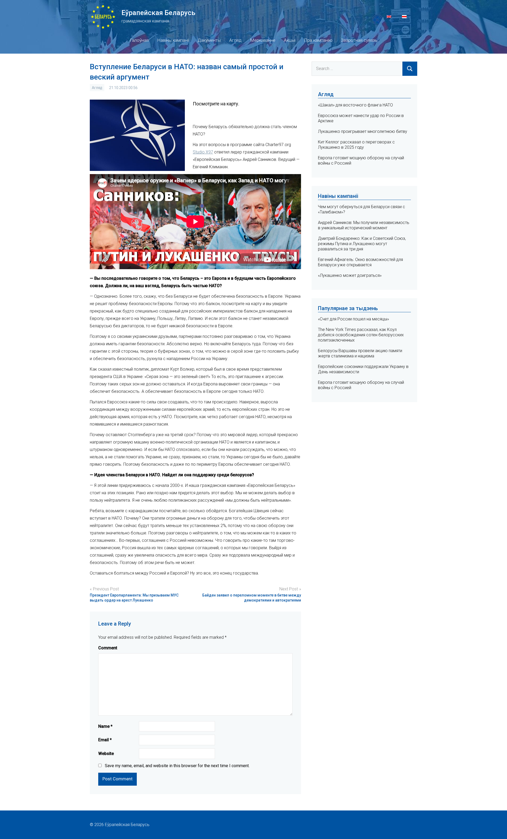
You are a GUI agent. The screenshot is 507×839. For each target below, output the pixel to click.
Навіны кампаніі (173, 40)
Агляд (235, 40)
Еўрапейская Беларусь (158, 13)
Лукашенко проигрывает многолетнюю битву (362, 131)
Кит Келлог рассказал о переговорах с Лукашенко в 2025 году (356, 144)
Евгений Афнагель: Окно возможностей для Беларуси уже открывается (360, 262)
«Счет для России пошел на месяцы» (353, 318)
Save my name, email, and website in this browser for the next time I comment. (177, 765)
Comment (107, 647)
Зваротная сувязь (359, 40)
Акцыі (289, 40)
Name (105, 726)
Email (105, 739)
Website (106, 753)
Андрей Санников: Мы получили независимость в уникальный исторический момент (363, 225)
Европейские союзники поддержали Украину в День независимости (363, 369)
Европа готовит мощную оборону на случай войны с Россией (361, 385)
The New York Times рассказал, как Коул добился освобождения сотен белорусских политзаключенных (361, 335)
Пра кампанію (318, 40)
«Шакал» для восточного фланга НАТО (355, 105)
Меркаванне (262, 40)
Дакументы (209, 40)
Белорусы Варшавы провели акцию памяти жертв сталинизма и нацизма (360, 353)
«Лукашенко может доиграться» (350, 275)
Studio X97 (203, 152)
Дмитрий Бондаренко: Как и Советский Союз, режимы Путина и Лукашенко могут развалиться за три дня (362, 243)
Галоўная (139, 40)
